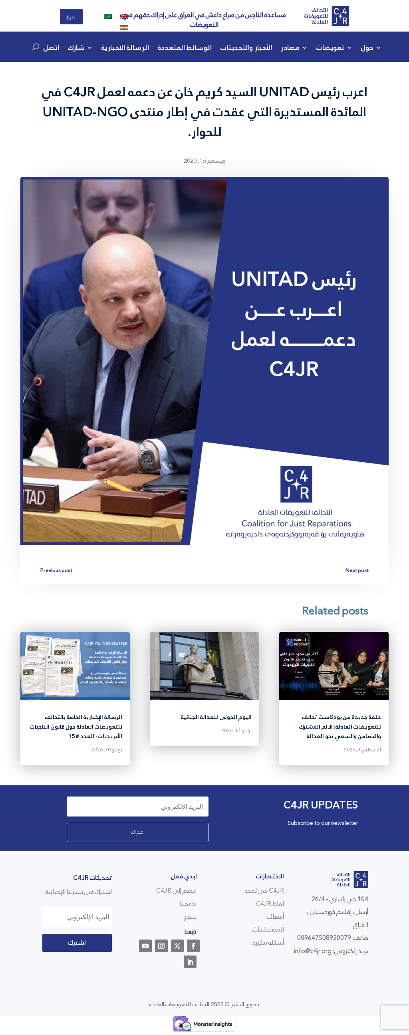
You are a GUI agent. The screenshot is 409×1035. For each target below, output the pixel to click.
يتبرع (190, 916)
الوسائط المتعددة (185, 49)
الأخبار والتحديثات (246, 49)
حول (367, 49)
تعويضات (330, 49)
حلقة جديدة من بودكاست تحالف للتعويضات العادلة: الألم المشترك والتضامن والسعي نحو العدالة (340, 726)
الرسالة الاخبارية (125, 49)
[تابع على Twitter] (177, 946)
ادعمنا (188, 904)
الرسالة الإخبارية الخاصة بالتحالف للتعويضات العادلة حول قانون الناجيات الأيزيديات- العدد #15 (76, 726)
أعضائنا (275, 916)
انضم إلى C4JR (176, 890)
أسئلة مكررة (268, 942)
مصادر (290, 49)
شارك (76, 49)
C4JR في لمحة (264, 890)
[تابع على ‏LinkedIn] (190, 962)
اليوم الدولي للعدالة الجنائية (216, 717)
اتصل (51, 49)
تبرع (71, 16)
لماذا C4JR (270, 904)
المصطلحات (268, 929)
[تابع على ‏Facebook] (193, 946)
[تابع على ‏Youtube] (145, 946)
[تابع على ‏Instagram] (161, 946)
